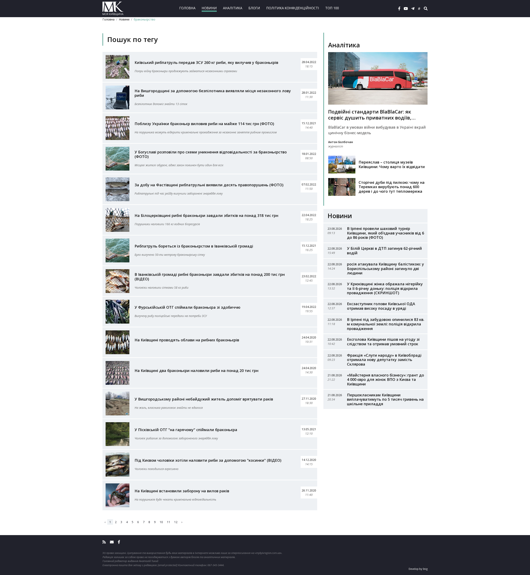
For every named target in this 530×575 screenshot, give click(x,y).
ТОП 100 (332, 8)
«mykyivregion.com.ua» (268, 553)
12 (175, 522)
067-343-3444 (215, 565)
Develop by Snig (418, 569)
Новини (209, 8)
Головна (187, 8)
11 (168, 522)
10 (161, 522)
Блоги (254, 8)
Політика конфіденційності (292, 8)
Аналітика (232, 8)
